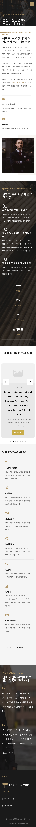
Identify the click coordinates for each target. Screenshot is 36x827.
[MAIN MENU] (32, 4)
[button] (10, 441)
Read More (18, 432)
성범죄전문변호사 (18, 83)
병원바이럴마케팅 (8, 799)
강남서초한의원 (7, 806)
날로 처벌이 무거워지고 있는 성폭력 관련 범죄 (16, 679)
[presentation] (6, 382)
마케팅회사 (6, 791)
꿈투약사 (5, 777)
